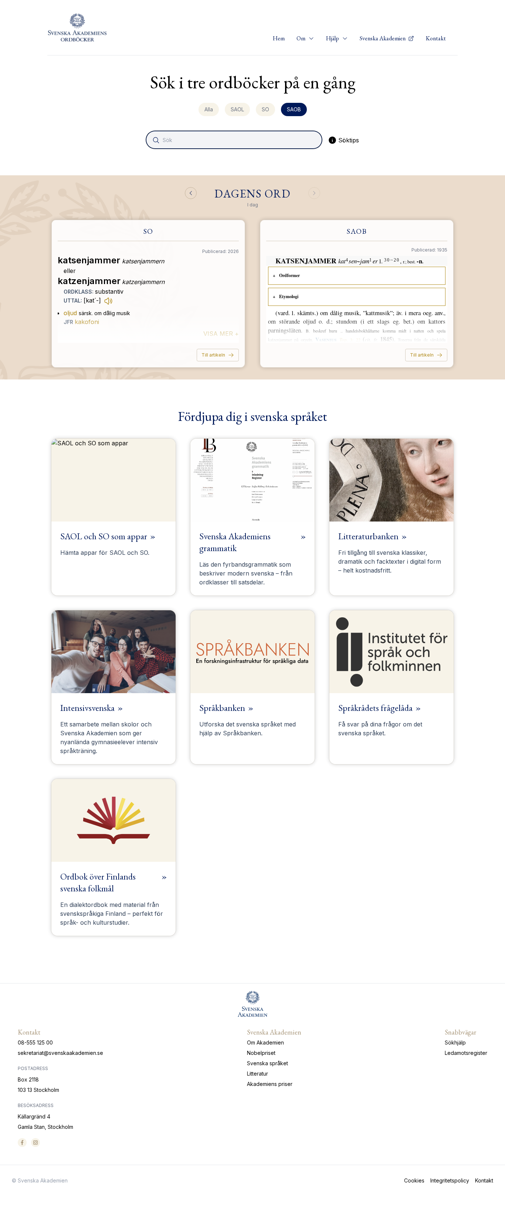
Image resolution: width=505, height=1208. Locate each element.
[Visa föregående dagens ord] (191, 193)
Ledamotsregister (466, 1053)
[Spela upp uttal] (108, 301)
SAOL (237, 109)
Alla (208, 109)
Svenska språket (267, 1063)
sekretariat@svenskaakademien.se (60, 1053)
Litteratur (257, 1073)
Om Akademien (265, 1042)
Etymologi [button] (288, 296)
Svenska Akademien (383, 38)
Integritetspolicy (449, 1180)
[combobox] (235, 139)
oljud (70, 313)
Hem (279, 38)
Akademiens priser (269, 1084)
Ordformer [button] (289, 275)
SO (265, 109)
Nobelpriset (261, 1053)
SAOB (294, 109)
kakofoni (87, 321)
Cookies (414, 1180)
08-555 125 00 (35, 1042)
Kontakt (436, 38)
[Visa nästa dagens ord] (314, 193)
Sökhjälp (455, 1042)
